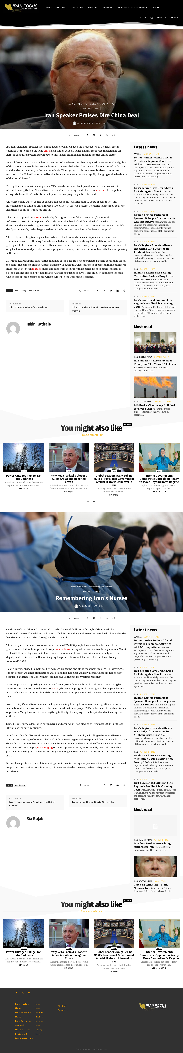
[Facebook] (140, 17)
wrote (37, 217)
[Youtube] (29, 992)
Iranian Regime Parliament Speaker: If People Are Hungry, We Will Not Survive (154, 218)
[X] (145, 17)
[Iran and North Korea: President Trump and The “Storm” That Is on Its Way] (155, 342)
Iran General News (75, 104)
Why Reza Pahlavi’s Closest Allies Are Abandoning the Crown (69, 479)
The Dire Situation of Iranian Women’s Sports (96, 309)
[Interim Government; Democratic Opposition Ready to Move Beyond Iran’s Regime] (159, 457)
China (47, 150)
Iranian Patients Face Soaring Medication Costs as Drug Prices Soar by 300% (154, 276)
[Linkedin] (107, 135)
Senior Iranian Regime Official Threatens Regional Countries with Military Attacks (153, 161)
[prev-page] (87, 502)
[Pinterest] (100, 135)
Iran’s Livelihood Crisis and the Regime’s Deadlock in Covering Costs (153, 303)
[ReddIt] (113, 135)
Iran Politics (34, 291)
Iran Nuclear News (143, 357)
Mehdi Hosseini (159, 492)
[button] (151, 17)
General (138, 154)
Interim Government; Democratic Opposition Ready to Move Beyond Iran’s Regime (159, 479)
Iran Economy (20, 291)
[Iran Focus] (21, 7)
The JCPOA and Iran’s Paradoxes (29, 307)
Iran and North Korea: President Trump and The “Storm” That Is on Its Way (155, 364)
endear (100, 190)
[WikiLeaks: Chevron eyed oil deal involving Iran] (155, 387)
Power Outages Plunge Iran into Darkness (23, 477)
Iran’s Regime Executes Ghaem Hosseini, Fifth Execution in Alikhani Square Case (153, 249)
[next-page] (94, 502)
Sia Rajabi (23, 489)
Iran (136, 184)
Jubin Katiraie (86, 123)
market (36, 268)
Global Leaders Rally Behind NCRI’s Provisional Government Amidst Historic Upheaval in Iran (114, 480)
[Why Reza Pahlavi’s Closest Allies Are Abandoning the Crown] (69, 457)
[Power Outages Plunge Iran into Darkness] (23, 457)
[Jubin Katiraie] (75, 123)
